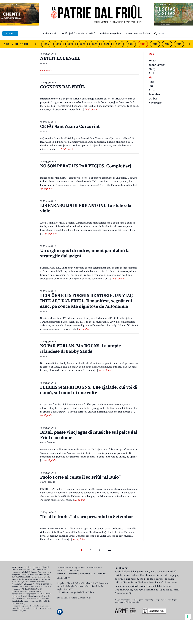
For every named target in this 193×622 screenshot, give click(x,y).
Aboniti (10, 33)
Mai (151, 77)
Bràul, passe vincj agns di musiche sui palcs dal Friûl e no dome (88, 435)
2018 (142, 44)
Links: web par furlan (138, 33)
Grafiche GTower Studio (80, 597)
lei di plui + (46, 70)
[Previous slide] (37, 44)
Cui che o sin (50, 33)
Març (152, 69)
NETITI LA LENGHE (60, 58)
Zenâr (152, 60)
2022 (94, 44)
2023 (82, 44)
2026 (46, 44)
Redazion (61, 573)
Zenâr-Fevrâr (157, 65)
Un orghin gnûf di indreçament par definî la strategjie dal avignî (85, 253)
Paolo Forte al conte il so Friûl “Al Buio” (80, 477)
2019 (130, 44)
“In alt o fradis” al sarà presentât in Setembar (86, 517)
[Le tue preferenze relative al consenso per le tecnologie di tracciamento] (188, 617)
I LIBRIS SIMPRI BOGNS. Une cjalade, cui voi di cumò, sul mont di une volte (88, 390)
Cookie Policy (63, 578)
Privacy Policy (99, 573)
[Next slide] (188, 44)
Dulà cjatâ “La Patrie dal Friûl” (78, 33)
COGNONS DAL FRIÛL (62, 87)
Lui (151, 86)
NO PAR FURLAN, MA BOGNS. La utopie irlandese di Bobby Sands (80, 348)
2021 (106, 44)
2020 (118, 44)
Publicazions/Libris (110, 33)
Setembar (154, 94)
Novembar (155, 103)
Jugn (151, 81)
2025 (58, 44)
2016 (167, 44)
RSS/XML (72, 573)
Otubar (153, 98)
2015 (178, 44)
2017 (154, 44)
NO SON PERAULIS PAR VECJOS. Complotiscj (85, 166)
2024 (70, 44)
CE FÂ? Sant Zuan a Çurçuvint (70, 126)
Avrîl (152, 73)
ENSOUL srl (62, 597)
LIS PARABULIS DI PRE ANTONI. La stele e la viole (85, 208)
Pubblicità (85, 573)
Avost (152, 90)
